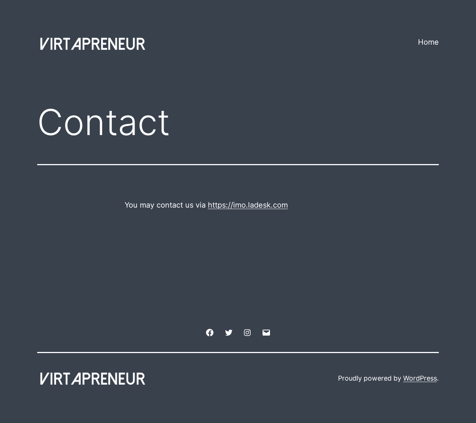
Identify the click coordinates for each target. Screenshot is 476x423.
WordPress (420, 378)
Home (428, 42)
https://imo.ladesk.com (248, 205)
